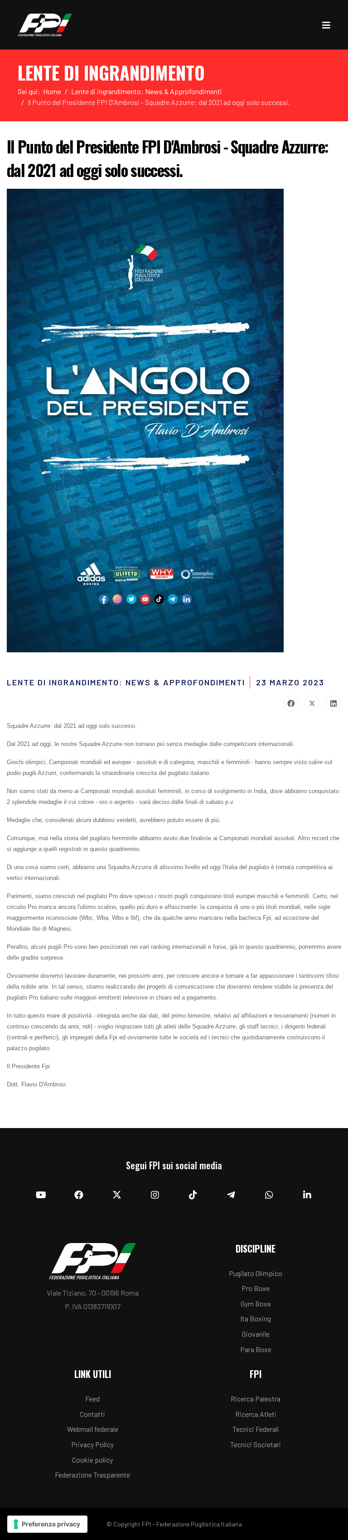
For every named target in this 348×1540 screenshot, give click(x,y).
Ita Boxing (255, 1318)
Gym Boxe (256, 1303)
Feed (92, 1398)
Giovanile (256, 1334)
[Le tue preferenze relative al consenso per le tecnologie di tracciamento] (47, 1524)
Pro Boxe (256, 1288)
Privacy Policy (92, 1444)
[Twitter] (312, 703)
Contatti (92, 1414)
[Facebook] (291, 703)
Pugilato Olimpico (255, 1273)
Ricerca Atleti (255, 1414)
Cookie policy (92, 1459)
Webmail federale (92, 1429)
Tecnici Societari (255, 1444)
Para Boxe (255, 1349)
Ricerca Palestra (255, 1398)
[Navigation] (326, 25)
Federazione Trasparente (92, 1474)
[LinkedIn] (333, 703)
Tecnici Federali (255, 1429)
